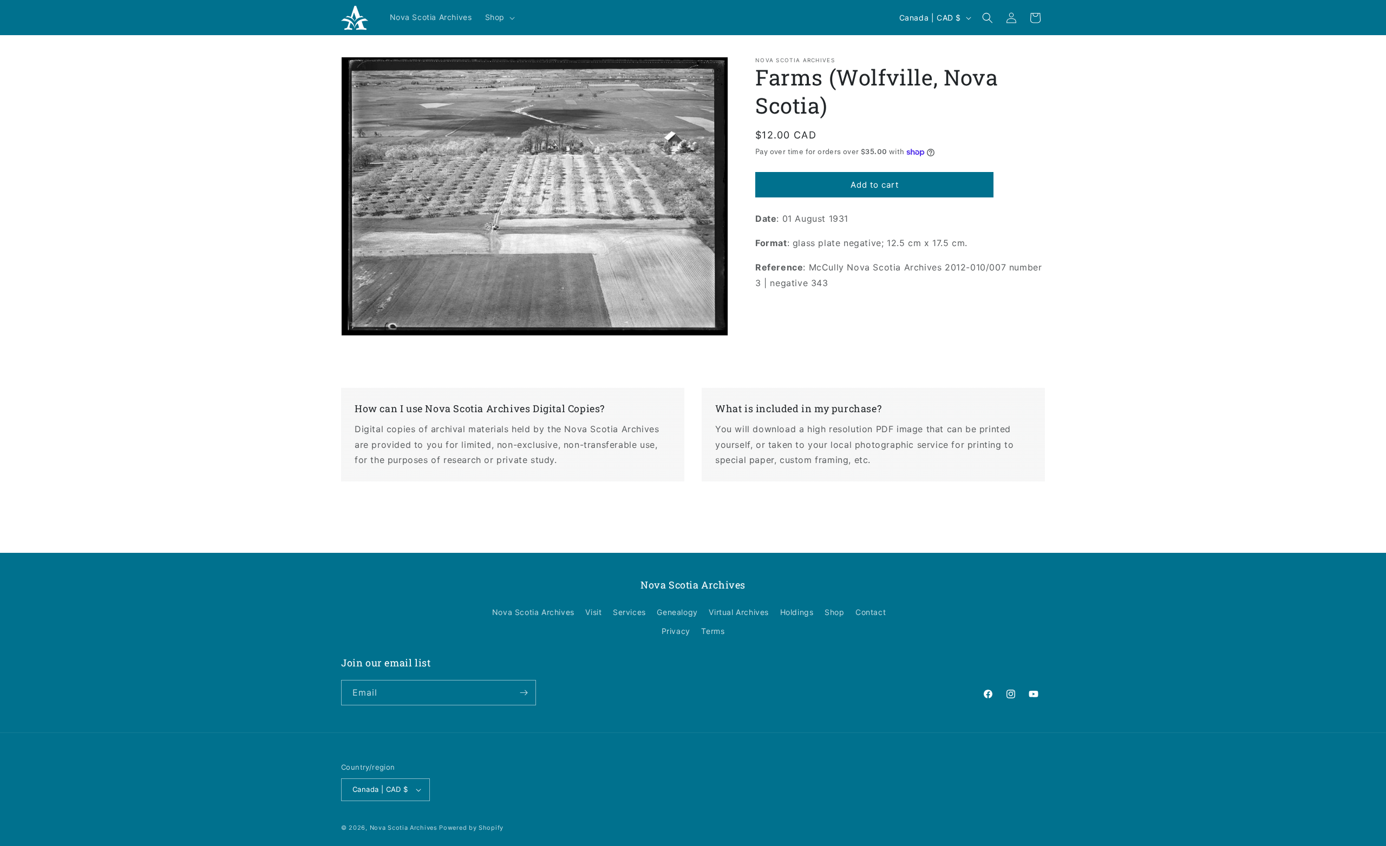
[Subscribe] (523, 692)
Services (629, 612)
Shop (834, 612)
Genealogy (677, 612)
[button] (499, 17)
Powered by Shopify (471, 827)
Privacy (676, 631)
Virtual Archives (739, 612)
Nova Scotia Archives (533, 612)
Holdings (797, 612)
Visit (593, 612)
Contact (870, 612)
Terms (712, 631)
